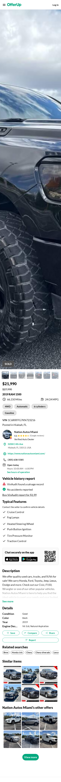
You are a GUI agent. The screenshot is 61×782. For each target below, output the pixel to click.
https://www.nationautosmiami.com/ (26, 453)
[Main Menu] (4, 5)
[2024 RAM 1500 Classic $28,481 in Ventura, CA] (48, 693)
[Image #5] (38, 375)
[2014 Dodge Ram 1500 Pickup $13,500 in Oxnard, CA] (12, 693)
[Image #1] (5, 375)
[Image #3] (21, 375)
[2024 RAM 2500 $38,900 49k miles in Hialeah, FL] (30, 739)
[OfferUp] (14, 5)
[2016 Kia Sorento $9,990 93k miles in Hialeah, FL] (30, 721)
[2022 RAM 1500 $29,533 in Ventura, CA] (12, 675)
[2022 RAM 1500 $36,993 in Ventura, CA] (48, 675)
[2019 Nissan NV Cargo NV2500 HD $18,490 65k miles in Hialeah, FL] (48, 739)
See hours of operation (18, 472)
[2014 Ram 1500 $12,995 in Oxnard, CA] (30, 675)
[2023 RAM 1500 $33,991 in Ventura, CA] (30, 693)
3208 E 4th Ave (15, 444)
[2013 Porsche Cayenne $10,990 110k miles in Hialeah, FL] (12, 721)
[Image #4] (30, 375)
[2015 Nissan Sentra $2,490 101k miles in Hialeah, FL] (12, 739)
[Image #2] (13, 375)
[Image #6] (46, 375)
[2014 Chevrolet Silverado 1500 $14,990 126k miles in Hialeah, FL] (48, 721)
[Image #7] (55, 375)
